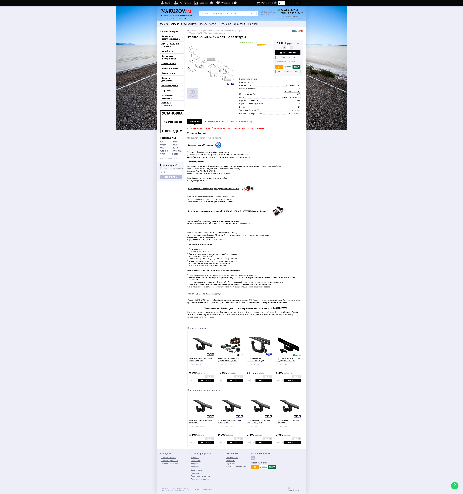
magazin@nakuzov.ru (292, 12)
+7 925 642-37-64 (289, 9)
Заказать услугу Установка (200, 145)
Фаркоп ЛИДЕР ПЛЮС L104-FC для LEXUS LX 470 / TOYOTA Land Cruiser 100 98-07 (288, 362)
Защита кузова (169, 85)
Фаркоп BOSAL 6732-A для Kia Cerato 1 (200, 421)
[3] (262, 45)
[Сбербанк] (288, 67)
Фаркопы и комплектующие (170, 37)
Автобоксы (167, 51)
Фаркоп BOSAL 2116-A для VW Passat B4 (287, 421)
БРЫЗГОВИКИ (168, 63)
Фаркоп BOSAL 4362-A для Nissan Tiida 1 (229, 421)
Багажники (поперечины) (168, 57)
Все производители (168, 158)
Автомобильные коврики (170, 45)
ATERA (162, 148)
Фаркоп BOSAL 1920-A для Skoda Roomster (200, 359)
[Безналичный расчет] (279, 67)
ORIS (298, 82)
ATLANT (175, 148)
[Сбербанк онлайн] (296, 67)
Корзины (166, 90)
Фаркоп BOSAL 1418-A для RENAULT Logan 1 (258, 421)
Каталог (175, 24)
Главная (164, 24)
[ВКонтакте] (293, 31)
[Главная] (188, 30)
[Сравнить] (191, 380)
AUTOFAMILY (177, 151)
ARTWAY (175, 145)
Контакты (253, 24)
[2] (260, 45)
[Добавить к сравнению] (191, 442)
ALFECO (163, 142)
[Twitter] (296, 31)
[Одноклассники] (299, 31)
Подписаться (171, 177)
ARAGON (163, 145)
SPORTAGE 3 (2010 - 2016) (292, 92)
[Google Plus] (301, 31)
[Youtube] (253, 458)
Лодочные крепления (167, 96)
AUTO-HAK (164, 151)
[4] (264, 45)
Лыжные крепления (167, 104)
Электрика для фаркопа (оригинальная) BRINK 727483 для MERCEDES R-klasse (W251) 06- (229, 362)
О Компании (239, 24)
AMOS (174, 142)
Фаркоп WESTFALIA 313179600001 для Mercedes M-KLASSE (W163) (258, 360)
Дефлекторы (168, 73)
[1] (258, 45)
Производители (189, 24)
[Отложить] (195, 380)
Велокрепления (169, 68)
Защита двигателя (167, 79)
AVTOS (162, 154)
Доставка (213, 24)
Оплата (203, 24)
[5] (266, 45)
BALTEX (175, 154)
